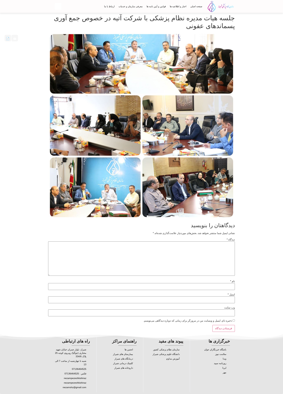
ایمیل (231, 294)
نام (232, 281)
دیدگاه (231, 239)
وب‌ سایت (229, 307)
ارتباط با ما (109, 6)
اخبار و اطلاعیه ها (178, 6)
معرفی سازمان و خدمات (131, 6)
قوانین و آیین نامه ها (156, 6)
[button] (58, 6)
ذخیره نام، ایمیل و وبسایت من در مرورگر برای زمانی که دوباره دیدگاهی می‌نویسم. (187, 320)
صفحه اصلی (196, 6)
